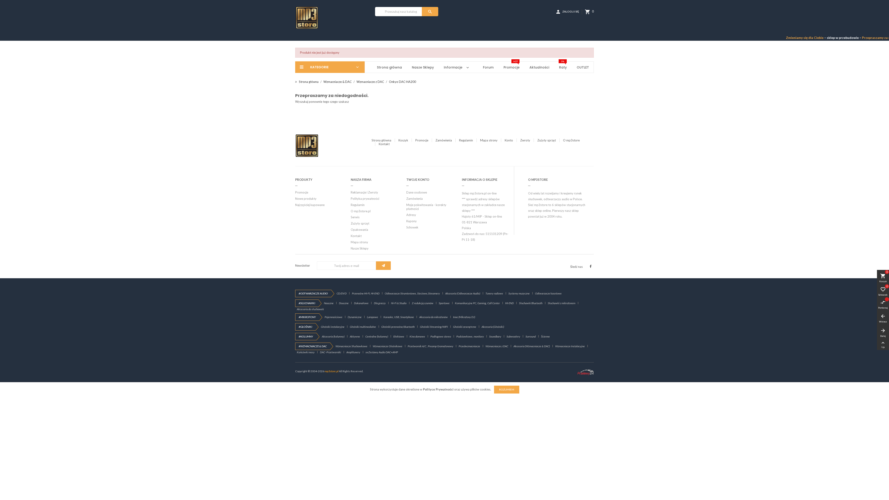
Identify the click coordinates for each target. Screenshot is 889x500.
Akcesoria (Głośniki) (493, 326)
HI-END (509, 303)
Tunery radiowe (494, 293)
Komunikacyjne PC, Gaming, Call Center (477, 303)
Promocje (421, 140)
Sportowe (444, 303)
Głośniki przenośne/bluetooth (398, 326)
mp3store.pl (331, 371)
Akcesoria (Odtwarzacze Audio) (462, 293)
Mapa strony (489, 140)
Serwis (355, 217)
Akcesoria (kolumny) (333, 336)
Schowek (412, 227)
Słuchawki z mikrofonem (561, 303)
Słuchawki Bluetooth (530, 303)
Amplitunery (353, 352)
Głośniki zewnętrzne (464, 326)
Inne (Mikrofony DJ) (464, 317)
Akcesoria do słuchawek (310, 309)
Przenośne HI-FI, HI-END (365, 293)
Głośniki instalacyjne (332, 326)
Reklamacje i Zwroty (364, 192)
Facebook (591, 266)
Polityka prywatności (365, 198)
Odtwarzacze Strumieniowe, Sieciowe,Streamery (412, 293)
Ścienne (545, 336)
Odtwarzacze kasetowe (548, 293)
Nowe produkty (305, 198)
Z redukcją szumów (422, 303)
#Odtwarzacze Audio (313, 293)
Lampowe (372, 317)
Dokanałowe (361, 303)
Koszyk (403, 140)
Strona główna (381, 140)
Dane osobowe (416, 192)
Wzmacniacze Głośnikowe (387, 346)
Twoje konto (417, 179)
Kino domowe (417, 336)
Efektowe (398, 336)
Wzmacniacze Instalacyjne (570, 346)
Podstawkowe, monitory (470, 336)
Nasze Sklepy (360, 248)
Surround (531, 336)
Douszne (344, 303)
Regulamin (466, 140)
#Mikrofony (307, 317)
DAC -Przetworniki (330, 352)
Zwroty (525, 140)
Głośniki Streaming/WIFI (434, 326)
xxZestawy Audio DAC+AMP (382, 352)
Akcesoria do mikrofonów (433, 317)
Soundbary (495, 336)
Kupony (411, 221)
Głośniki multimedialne (363, 326)
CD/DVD (342, 293)
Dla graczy (380, 303)
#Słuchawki (307, 303)
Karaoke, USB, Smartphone (398, 317)
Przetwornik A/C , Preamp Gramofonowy (430, 346)
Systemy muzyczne (519, 293)
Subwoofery (513, 336)
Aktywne (355, 336)
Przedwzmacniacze (469, 346)
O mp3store (571, 140)
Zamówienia (443, 140)
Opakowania (359, 229)
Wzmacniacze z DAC (496, 346)
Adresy (411, 215)
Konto (509, 140)
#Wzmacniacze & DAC (313, 346)
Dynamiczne (355, 317)
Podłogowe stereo (440, 336)
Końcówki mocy (306, 352)
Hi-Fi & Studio (399, 303)
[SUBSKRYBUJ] (383, 265)
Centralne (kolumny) (376, 336)
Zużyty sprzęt (546, 140)
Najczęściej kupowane (310, 205)
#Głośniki (305, 326)
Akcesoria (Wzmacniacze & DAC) (531, 346)
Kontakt (384, 144)
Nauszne (329, 303)
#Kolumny (306, 336)
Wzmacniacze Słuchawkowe (351, 346)
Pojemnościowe (333, 317)
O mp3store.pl (361, 211)
